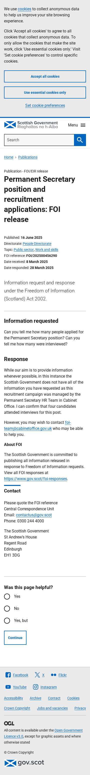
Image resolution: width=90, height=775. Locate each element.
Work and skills (46, 250)
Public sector (24, 250)
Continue (15, 638)
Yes (17, 596)
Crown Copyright (17, 708)
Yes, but (21, 620)
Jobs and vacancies (52, 708)
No (16, 608)
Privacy (80, 708)
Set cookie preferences (45, 105)
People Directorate (37, 244)
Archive (35, 698)
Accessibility (13, 698)
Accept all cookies (45, 76)
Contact (54, 698)
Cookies (73, 698)
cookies (24, 9)
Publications (28, 157)
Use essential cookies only (45, 92)
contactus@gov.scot (34, 515)
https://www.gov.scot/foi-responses (35, 478)
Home (8, 157)
